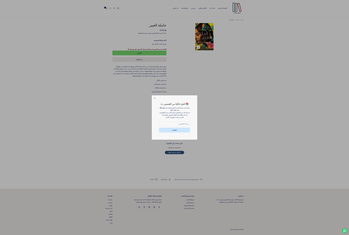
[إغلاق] (154, 98)
